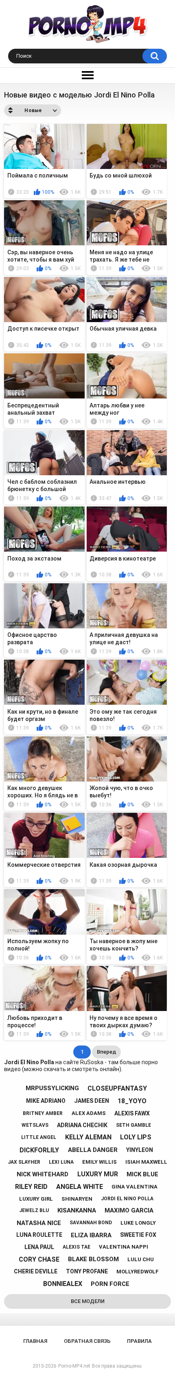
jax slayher (24, 1162)
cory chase (39, 1259)
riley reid (31, 1187)
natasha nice (39, 1223)
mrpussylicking (52, 1088)
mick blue (142, 1174)
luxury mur (97, 1174)
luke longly (138, 1223)
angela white (79, 1187)
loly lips (135, 1137)
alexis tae (76, 1247)
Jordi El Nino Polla (29, 1062)
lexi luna (61, 1162)
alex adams (89, 1113)
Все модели (88, 1301)
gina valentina (135, 1187)
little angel (38, 1137)
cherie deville (35, 1271)
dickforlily (39, 1150)
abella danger (93, 1150)
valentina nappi (123, 1247)
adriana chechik (82, 1125)
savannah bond (91, 1222)
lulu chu (140, 1259)
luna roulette (39, 1235)
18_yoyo (132, 1101)
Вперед (106, 1052)
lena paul (39, 1247)
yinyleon (139, 1150)
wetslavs (35, 1125)
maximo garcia (129, 1210)
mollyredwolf (137, 1272)
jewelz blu (34, 1210)
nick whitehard (42, 1174)
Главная (35, 1341)
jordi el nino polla (127, 1198)
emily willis (99, 1162)
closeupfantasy (117, 1088)
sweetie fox (138, 1235)
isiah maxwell (146, 1162)
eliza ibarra (91, 1235)
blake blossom (93, 1259)
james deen (91, 1101)
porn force (110, 1284)
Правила (139, 1341)
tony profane (87, 1271)
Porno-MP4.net (74, 1366)
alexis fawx (132, 1113)
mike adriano (46, 1101)
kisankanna (76, 1210)
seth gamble (133, 1125)
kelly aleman (88, 1137)
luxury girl (36, 1199)
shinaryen (76, 1199)
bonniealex (62, 1284)
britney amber (43, 1113)
